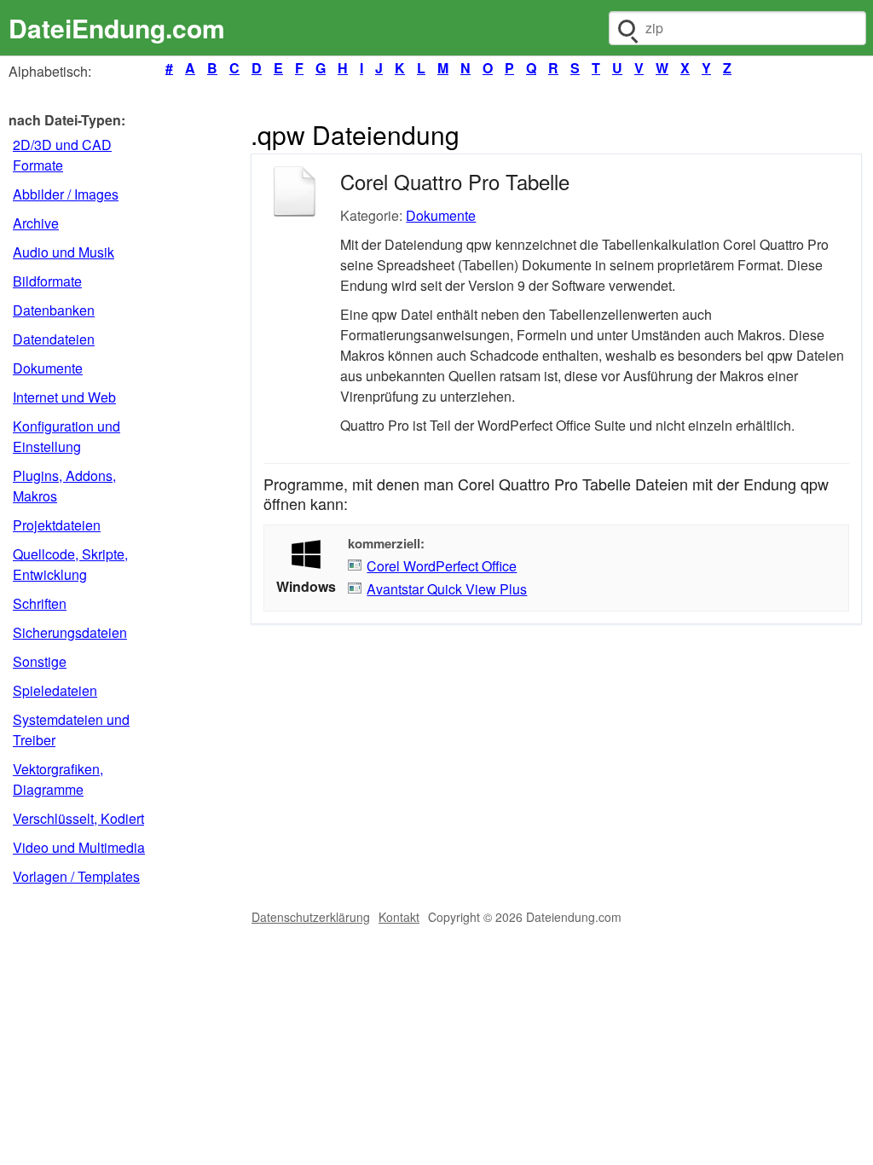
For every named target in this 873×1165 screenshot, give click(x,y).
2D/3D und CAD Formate (62, 155)
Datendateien (54, 339)
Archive (36, 223)
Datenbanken (54, 310)
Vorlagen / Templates (76, 876)
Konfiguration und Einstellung (66, 436)
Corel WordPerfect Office (442, 566)
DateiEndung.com (117, 27)
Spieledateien (55, 690)
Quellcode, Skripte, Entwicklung (70, 564)
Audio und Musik (63, 252)
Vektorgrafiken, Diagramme (58, 779)
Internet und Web (64, 397)
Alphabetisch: (50, 71)
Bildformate (47, 281)
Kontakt (399, 916)
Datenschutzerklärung (310, 916)
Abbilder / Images (66, 194)
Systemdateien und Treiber (71, 730)
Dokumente (48, 368)
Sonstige (39, 661)
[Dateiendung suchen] (627, 28)
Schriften (39, 603)
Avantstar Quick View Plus (447, 589)
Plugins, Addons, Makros (64, 486)
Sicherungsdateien (70, 632)
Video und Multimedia (79, 847)
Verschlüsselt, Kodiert (78, 818)
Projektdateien (57, 525)
